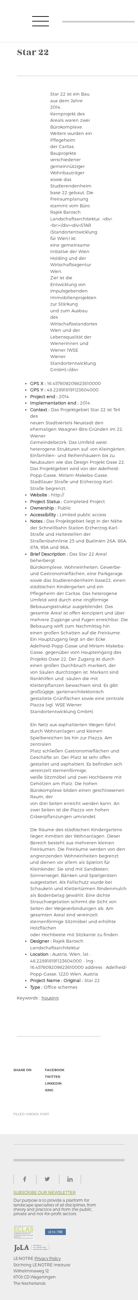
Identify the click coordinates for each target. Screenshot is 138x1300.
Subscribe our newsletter (44, 1192)
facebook (54, 1070)
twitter (52, 1077)
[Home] (98, 21)
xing (49, 1090)
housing (50, 997)
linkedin (53, 1083)
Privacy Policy (47, 1258)
